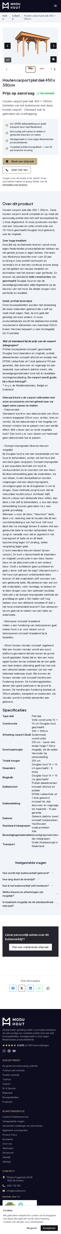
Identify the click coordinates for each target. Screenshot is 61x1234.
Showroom (8, 1152)
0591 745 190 (19, 170)
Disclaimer (8, 1139)
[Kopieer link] (48, 988)
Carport (6, 1084)
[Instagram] (4, 1050)
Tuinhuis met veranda (14, 1070)
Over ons (7, 1143)
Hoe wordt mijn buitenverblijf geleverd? (26, 873)
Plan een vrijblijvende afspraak (30, 947)
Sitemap (7, 1161)
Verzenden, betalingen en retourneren (23, 1125)
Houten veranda (11, 1075)
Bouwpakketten (11, 1097)
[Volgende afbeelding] (53, 46)
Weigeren (32, 1228)
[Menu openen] (55, 6)
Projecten (8, 1101)
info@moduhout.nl (16, 1190)
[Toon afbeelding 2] (42, 69)
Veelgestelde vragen (13, 1121)
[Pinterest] (9, 1050)
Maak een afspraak (22, 161)
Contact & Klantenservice (15, 1116)
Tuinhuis (7, 1079)
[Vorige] (6, 69)
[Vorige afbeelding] (7, 46)
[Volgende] (54, 69)
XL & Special (9, 1088)
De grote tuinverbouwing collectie (20, 1066)
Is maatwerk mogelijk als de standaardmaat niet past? (28, 904)
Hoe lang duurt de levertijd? (19, 879)
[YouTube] (14, 1050)
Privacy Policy (10, 1134)
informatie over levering (15, 184)
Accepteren (49, 1228)
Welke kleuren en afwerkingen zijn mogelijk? (23, 893)
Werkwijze (8, 1148)
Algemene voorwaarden (15, 1130)
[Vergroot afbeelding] (53, 59)
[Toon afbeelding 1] (30, 69)
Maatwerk (8, 1092)
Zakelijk (6, 1157)
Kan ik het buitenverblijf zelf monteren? (26, 885)
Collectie (16, 17)
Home (5, 17)
